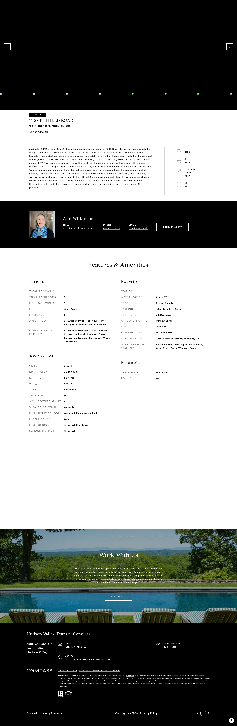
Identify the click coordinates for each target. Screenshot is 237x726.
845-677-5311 (169, 647)
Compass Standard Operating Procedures (99, 670)
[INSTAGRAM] (207, 713)
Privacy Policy (148, 713)
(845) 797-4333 (111, 228)
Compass (130, 676)
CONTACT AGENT (172, 227)
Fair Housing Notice (67, 670)
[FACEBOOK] (200, 713)
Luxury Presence (52, 713)
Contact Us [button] (118, 597)
